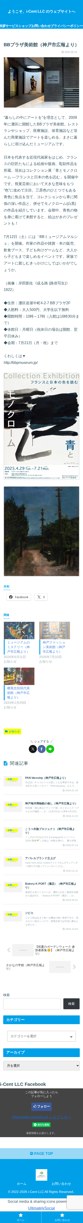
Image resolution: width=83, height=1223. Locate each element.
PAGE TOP (43, 1154)
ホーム (22, 1183)
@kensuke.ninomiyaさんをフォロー (41, 1117)
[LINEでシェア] (50, 749)
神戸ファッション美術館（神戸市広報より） (54, 646)
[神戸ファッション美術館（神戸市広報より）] (54, 630)
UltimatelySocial (41, 1208)
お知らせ (14, 731)
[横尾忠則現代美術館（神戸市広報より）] (19, 676)
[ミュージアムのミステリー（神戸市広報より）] (19, 630)
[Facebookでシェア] (42, 749)
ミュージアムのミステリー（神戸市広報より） (18, 646)
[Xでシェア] (33, 749)
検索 (6, 995)
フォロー (43, 1106)
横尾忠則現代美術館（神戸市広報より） (18, 692)
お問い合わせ (61, 1183)
